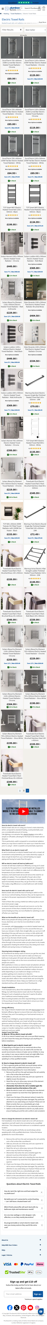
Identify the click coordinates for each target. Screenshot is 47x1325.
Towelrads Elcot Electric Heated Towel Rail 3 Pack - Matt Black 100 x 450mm (35, 614)
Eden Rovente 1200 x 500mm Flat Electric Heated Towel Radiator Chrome (35, 349)
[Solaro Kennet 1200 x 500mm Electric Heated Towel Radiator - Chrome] (12, 243)
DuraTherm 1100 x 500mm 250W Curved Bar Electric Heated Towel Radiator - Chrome (35, 113)
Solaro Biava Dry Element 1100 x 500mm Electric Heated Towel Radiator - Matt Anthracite (12, 305)
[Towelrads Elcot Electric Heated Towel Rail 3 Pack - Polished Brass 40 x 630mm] (12, 761)
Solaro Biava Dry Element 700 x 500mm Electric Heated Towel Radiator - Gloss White (35, 696)
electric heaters (29, 834)
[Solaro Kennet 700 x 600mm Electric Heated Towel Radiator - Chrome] (12, 428)
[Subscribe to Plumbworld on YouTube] (30, 1308)
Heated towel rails (8, 23)
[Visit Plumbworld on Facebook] (10, 1308)
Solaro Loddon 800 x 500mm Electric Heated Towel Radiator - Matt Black (35, 258)
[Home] (0, 13)
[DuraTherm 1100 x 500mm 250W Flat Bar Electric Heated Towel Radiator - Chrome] (35, 47)
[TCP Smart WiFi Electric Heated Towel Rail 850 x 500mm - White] (35, 428)
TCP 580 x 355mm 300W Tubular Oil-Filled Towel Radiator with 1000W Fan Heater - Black (12, 527)
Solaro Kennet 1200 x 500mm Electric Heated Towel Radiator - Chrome (12, 258)
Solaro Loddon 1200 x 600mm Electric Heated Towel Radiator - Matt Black (12, 349)
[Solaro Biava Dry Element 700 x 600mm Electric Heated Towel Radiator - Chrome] (35, 636)
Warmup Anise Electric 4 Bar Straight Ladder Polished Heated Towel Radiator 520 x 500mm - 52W (35, 572)
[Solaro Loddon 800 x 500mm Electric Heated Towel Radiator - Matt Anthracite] (12, 380)
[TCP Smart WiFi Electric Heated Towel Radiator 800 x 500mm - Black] (35, 194)
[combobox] (30, 8)
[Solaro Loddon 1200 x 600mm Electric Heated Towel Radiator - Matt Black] (12, 334)
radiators (20, 23)
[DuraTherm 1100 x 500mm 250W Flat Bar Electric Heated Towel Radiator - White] (35, 145)
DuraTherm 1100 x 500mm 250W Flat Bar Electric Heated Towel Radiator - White (35, 160)
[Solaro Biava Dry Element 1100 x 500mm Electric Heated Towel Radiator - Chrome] (12, 636)
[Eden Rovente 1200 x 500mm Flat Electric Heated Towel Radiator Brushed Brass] (35, 289)
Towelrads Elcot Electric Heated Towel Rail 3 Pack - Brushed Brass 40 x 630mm (12, 614)
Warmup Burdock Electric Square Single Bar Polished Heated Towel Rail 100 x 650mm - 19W (35, 396)
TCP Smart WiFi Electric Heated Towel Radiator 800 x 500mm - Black (35, 210)
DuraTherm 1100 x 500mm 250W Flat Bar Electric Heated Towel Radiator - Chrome (35, 63)
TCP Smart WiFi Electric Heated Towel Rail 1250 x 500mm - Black (12, 210)
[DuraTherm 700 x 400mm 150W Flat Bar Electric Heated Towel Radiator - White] (12, 145)
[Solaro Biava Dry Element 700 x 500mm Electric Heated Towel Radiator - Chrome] (12, 468)
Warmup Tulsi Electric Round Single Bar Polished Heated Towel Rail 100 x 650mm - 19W (35, 527)
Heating (6, 14)
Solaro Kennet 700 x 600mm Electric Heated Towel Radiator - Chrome (12, 443)
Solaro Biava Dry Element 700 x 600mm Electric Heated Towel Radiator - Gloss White (12, 736)
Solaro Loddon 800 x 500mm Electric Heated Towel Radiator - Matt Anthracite (12, 395)
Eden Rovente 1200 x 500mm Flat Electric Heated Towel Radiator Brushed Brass (35, 304)
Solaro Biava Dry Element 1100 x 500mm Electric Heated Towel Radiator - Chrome (12, 652)
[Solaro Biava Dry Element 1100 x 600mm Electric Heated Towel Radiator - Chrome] (12, 681)
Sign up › (38, 1294)
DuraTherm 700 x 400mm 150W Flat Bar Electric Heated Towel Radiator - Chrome (12, 112)
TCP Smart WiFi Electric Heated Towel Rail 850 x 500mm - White (35, 443)
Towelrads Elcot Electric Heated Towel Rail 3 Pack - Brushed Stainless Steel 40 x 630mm (35, 484)
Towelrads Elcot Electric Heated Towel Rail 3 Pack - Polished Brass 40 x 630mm (12, 776)
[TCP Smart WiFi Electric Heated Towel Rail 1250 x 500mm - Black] (12, 194)
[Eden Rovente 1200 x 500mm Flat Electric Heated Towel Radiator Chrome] (35, 334)
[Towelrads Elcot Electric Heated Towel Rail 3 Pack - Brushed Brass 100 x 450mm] (12, 556)
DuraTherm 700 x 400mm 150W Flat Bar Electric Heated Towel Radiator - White (12, 160)
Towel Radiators (15, 14)
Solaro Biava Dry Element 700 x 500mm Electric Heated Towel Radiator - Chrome (12, 483)
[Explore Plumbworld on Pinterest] (23, 1308)
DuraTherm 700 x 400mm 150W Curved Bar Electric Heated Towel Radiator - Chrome (12, 64)
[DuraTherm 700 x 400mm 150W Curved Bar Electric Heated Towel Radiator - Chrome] (12, 47)
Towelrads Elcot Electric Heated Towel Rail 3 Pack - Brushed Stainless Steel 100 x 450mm (35, 737)
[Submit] (22, 7)
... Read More (42, 22)
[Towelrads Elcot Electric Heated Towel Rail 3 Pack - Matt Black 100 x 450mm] (35, 598)
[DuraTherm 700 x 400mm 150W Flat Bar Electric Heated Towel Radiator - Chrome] (12, 97)
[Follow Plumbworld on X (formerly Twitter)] (17, 1308)
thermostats (18, 926)
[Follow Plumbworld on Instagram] (37, 1308)
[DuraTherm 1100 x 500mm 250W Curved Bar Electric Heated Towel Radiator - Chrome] (35, 97)
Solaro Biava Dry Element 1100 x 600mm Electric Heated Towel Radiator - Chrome (12, 697)
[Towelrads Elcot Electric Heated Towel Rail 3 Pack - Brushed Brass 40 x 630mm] (12, 598)
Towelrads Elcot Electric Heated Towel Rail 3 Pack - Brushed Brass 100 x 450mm (12, 571)
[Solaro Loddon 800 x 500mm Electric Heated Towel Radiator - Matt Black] (35, 243)
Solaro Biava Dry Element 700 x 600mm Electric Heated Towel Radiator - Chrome (35, 651)
